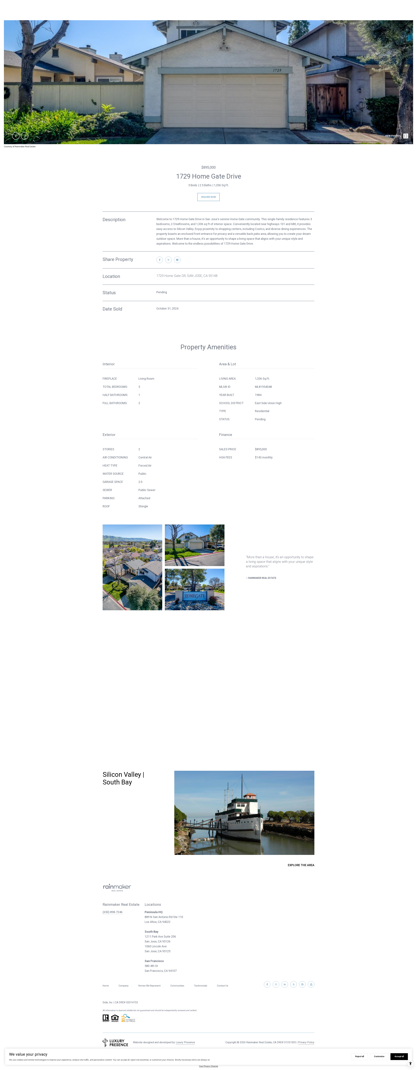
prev (16, 136)
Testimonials (200, 985)
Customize (379, 1056)
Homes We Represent (149, 985)
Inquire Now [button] (208, 197)
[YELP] (293, 984)
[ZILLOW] (311, 984)
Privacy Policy (306, 1042)
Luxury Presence (185, 1042)
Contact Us (222, 985)
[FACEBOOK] (267, 984)
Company (124, 985)
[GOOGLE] (302, 984)
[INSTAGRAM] (276, 984)
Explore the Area (301, 865)
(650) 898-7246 (112, 912)
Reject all (359, 1056)
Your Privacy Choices (208, 1066)
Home (106, 985)
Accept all (399, 1056)
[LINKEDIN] (284, 984)
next (24, 136)
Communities (177, 985)
